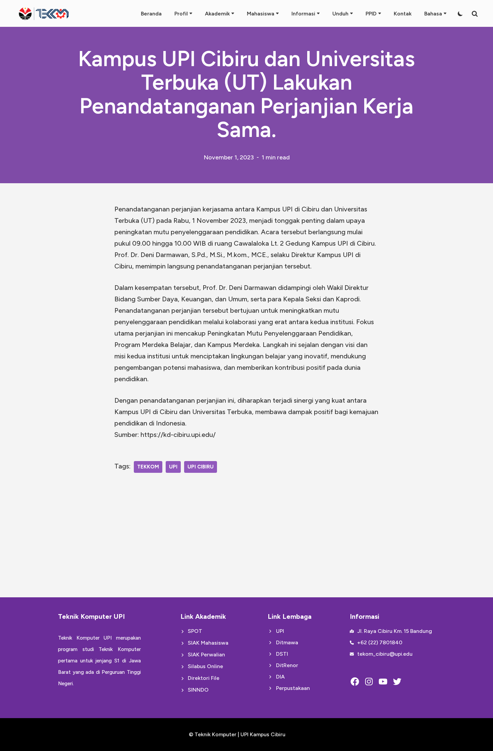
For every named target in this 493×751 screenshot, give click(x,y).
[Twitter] (397, 682)
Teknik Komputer (216, 734)
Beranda (151, 13)
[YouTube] (383, 682)
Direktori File (203, 678)
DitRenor (287, 665)
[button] (190, 13)
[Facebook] (355, 682)
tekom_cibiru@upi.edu (385, 654)
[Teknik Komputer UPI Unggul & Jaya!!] (43, 13)
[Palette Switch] (460, 13)
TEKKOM (148, 467)
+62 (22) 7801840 (379, 642)
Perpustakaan (293, 688)
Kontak (403, 13)
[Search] (475, 13)
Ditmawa (287, 642)
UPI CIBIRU (200, 467)
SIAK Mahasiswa (208, 643)
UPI (173, 467)
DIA (280, 676)
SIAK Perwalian (206, 654)
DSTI (282, 654)
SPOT (195, 631)
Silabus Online (205, 666)
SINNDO (198, 690)
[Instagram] (369, 682)
